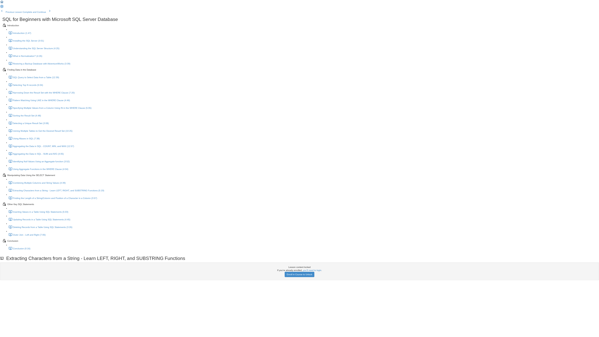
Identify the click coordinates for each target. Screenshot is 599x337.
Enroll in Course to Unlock (299, 274)
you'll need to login (312, 270)
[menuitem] (2, 7)
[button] (2, 3)
